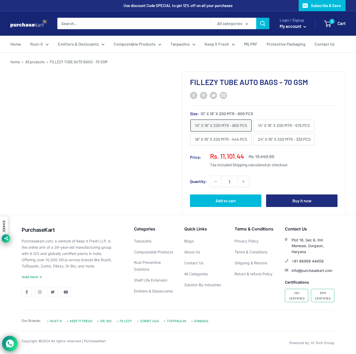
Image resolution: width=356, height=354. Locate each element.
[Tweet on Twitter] (213, 95)
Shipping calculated (249, 164)
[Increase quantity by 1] (243, 181)
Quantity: (198, 181)
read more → (32, 277)
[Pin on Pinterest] (203, 95)
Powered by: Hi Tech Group (311, 343)
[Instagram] (40, 292)
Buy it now (301, 200)
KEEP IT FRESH (81, 321)
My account (291, 26)
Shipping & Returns (251, 263)
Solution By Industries (202, 285)
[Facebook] (27, 292)
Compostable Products (135, 43)
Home (15, 43)
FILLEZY (126, 321)
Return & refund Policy (254, 274)
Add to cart (226, 200)
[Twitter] (53, 292)
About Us (192, 252)
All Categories (196, 274)
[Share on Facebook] (193, 95)
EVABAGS (201, 321)
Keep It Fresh (217, 43)
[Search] (262, 23)
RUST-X (56, 321)
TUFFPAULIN (176, 321)
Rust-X (36, 43)
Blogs (189, 241)
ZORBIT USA (149, 321)
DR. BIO (106, 321)
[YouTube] (66, 292)
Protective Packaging (286, 43)
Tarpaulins (180, 43)
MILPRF (250, 43)
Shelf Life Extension (150, 280)
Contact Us (325, 43)
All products (35, 62)
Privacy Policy (247, 241)
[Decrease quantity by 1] (215, 181)
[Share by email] (223, 95)
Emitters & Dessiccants (153, 291)
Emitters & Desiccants (78, 43)
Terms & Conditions (251, 252)
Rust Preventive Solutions (147, 265)
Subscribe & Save (326, 5)
